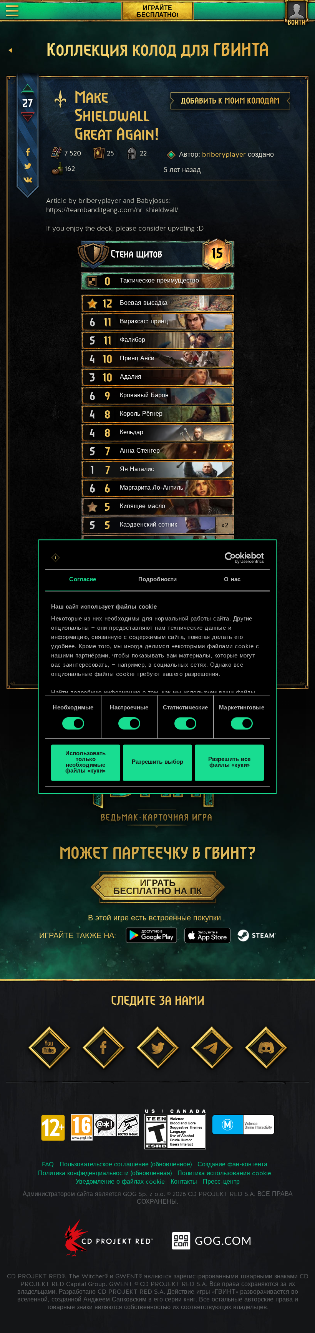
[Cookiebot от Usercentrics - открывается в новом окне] (230, 558)
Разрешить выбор (157, 763)
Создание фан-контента (232, 1165)
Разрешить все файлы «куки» (229, 762)
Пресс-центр (221, 1182)
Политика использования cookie (224, 1174)
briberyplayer (224, 154)
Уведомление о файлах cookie (120, 1182)
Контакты (184, 1182)
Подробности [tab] (157, 580)
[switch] (129, 724)
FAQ (48, 1165)
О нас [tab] (232, 580)
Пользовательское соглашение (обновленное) (126, 1165)
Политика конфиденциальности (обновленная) (105, 1174)
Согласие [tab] (82, 580)
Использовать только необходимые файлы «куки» (85, 762)
